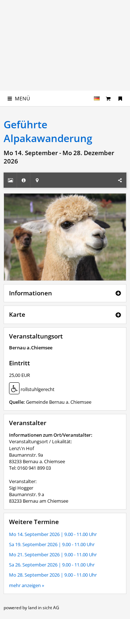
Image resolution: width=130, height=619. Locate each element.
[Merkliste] (120, 98)
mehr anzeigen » (26, 585)
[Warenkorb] (108, 98)
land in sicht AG (43, 608)
